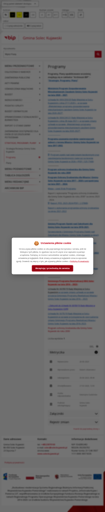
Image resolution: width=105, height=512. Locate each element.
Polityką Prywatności (79, 261)
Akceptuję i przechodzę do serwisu (52, 268)
